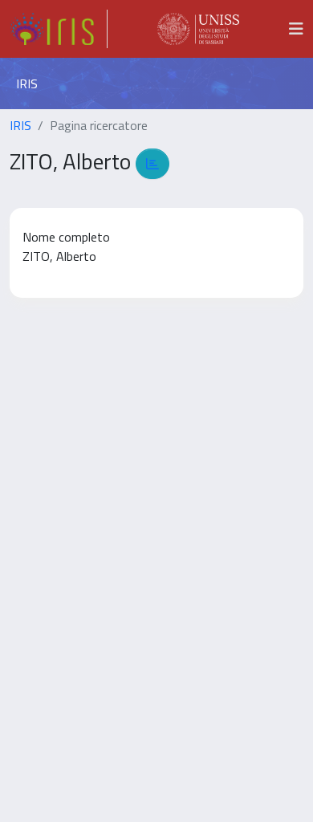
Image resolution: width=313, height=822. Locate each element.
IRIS (20, 125)
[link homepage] (59, 29)
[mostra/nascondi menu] (296, 29)
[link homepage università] (198, 29)
